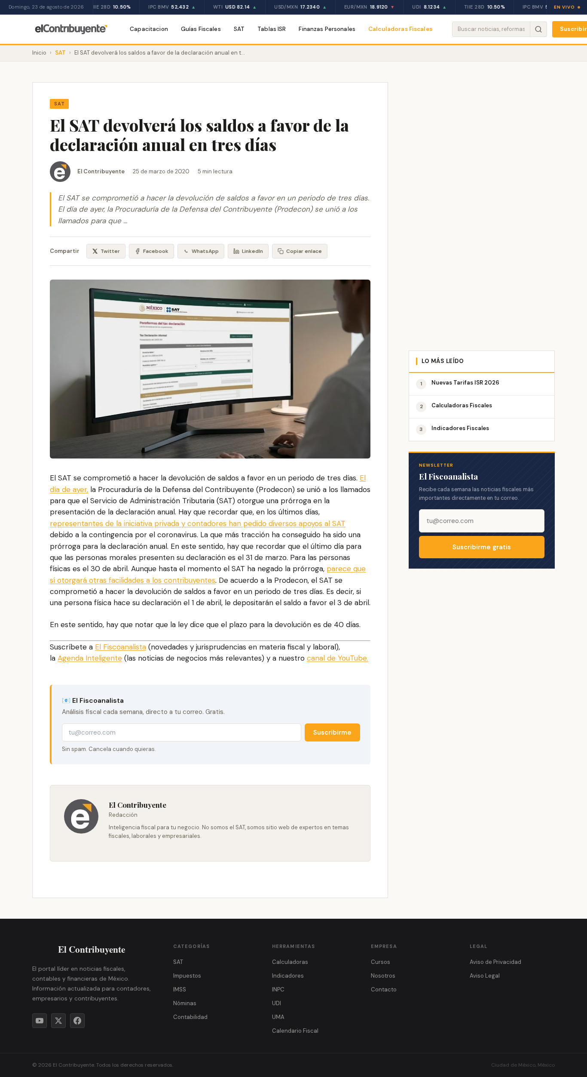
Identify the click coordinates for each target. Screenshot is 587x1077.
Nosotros (383, 975)
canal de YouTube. (337, 658)
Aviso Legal (485, 975)
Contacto (384, 989)
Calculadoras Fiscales (400, 29)
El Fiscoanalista (120, 647)
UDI (276, 1003)
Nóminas (184, 1003)
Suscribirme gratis (481, 547)
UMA (278, 1017)
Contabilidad (190, 1017)
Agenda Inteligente (90, 658)
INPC (278, 989)
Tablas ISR (271, 29)
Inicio (39, 52)
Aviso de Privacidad (495, 962)
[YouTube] (39, 1020)
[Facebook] (77, 1020)
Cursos (380, 962)
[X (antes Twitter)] (58, 1020)
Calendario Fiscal (295, 1030)
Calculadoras (290, 962)
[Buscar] (538, 29)
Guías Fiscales (201, 29)
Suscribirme (332, 732)
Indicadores (288, 975)
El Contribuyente (101, 171)
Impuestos (187, 975)
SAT (239, 29)
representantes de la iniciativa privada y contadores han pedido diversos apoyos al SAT (197, 523)
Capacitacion (149, 29)
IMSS (179, 989)
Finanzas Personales (327, 29)
